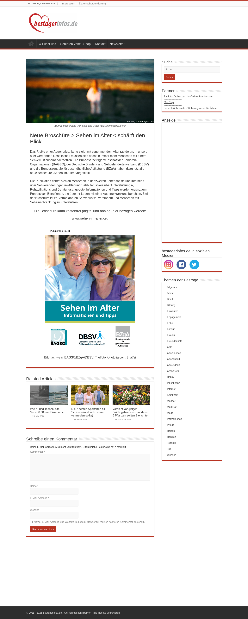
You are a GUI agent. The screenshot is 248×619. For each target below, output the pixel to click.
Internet (171, 388)
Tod (169, 448)
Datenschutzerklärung (92, 3)
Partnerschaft (174, 418)
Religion (171, 436)
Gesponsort (173, 359)
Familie (171, 329)
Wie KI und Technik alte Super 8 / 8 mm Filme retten (47, 410)
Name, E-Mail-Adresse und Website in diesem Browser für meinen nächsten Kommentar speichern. (89, 521)
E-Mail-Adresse (39, 497)
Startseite (31, 43)
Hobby (170, 376)
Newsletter (117, 44)
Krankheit (172, 394)
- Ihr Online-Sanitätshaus (188, 96)
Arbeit (170, 293)
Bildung (171, 305)
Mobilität (172, 406)
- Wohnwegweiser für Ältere (190, 108)
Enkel (170, 323)
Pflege (170, 424)
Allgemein (172, 287)
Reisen (171, 430)
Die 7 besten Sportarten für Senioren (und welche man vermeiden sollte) (88, 412)
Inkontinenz (173, 382)
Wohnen (171, 454)
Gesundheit (173, 365)
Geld (169, 347)
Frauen (171, 335)
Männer (171, 400)
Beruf (170, 299)
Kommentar (37, 451)
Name (34, 485)
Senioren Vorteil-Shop (75, 44)
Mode (170, 412)
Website (34, 509)
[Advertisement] (192, 182)
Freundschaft (174, 341)
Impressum (68, 3)
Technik (171, 442)
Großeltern (173, 371)
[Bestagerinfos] (53, 22)
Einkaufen (172, 311)
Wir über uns (47, 44)
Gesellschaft (174, 353)
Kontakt (100, 44)
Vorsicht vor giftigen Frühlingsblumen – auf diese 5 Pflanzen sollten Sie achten (131, 412)
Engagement (174, 317)
